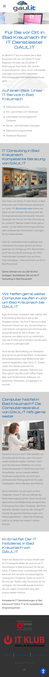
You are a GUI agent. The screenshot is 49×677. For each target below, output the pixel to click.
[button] (4, 6)
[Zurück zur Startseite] (24, 6)
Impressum (22, 654)
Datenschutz (39, 654)
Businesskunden (24, 208)
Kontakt (7, 654)
